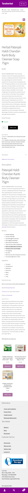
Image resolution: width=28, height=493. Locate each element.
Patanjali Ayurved (10, 287)
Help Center (7, 443)
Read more (8, 366)
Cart (22, 489)
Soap (14, 147)
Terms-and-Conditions (10, 409)
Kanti (3, 141)
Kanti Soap (7, 141)
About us (6, 427)
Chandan (6, 140)
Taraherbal (7, 3)
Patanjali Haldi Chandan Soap (9, 145)
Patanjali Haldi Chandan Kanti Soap (13, 143)
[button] (24, 19)
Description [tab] (5, 155)
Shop (8, 9)
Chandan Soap (12, 140)
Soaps (21, 9)
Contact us (5, 291)
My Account (7, 433)
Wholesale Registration (10, 418)
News (5, 430)
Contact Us (7, 452)
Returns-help (7, 446)
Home (5, 9)
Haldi (18, 140)
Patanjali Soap (8, 147)
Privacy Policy (7, 412)
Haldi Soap (22, 140)
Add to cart (13, 127)
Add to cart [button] (20, 366)
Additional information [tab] (8, 159)
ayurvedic (4, 227)
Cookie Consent (8, 415)
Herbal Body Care (15, 9)
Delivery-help (7, 449)
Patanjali (13, 141)
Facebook (9, 295)
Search (14, 490)
